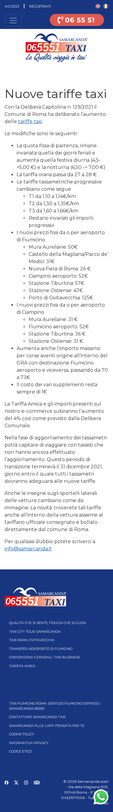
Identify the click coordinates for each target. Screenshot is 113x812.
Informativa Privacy (29, 743)
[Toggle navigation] (13, 20)
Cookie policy (21, 734)
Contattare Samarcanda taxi (37, 717)
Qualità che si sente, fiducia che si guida (47, 623)
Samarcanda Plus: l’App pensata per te (46, 726)
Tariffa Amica (22, 666)
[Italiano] (105, 6)
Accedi (12, 6)
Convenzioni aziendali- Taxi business (44, 657)
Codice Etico (20, 751)
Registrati (40, 6)
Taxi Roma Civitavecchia (31, 640)
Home (5, 71)
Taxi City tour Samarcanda (35, 631)
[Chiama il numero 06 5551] (77, 23)
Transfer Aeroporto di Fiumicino (40, 649)
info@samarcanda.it (28, 549)
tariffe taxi (30, 121)
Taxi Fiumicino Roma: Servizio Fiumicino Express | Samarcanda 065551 (54, 706)
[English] (98, 6)
